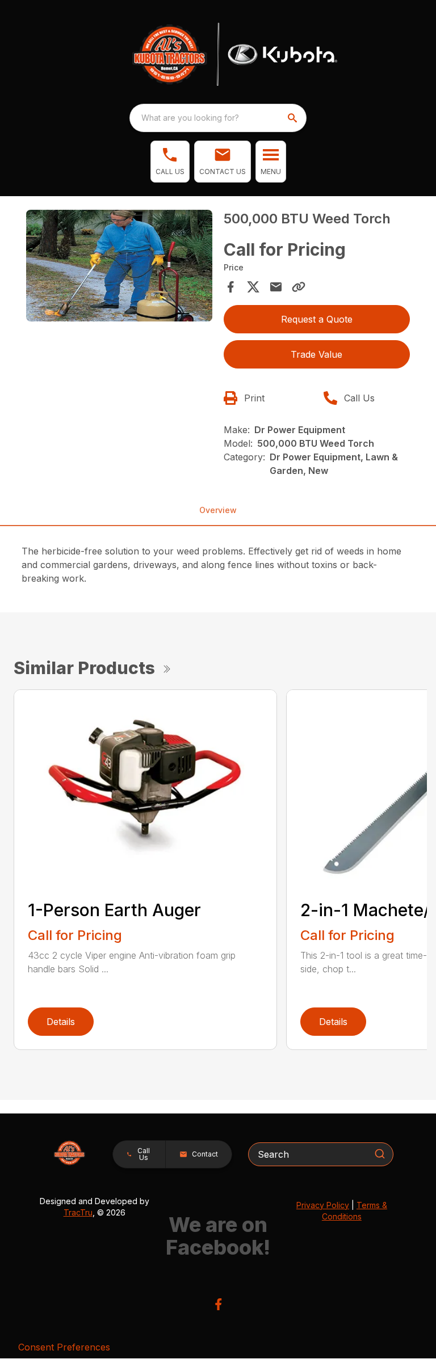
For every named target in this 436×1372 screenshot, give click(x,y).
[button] (170, 162)
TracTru (78, 1212)
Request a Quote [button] (317, 319)
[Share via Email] (276, 287)
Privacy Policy (322, 1205)
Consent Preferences (64, 1347)
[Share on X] (253, 287)
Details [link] (61, 1021)
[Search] (380, 1153)
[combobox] (218, 118)
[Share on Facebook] (230, 287)
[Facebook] (218, 1304)
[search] (293, 118)
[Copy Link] (298, 287)
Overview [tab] (218, 510)
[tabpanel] (119, 267)
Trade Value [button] (316, 354)
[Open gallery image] (119, 265)
